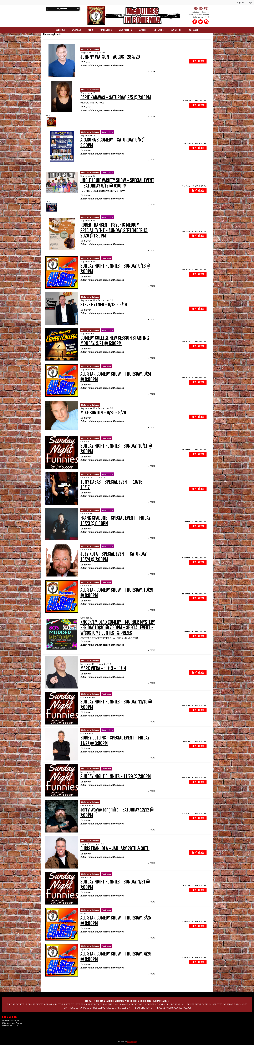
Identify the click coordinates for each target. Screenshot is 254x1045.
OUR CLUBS (193, 29)
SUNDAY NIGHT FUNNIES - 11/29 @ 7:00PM (115, 776)
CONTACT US (176, 29)
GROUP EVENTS (125, 29)
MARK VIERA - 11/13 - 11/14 (103, 668)
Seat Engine (132, 1041)
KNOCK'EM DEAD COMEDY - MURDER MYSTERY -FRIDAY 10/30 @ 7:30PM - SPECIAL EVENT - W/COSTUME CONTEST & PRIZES (117, 627)
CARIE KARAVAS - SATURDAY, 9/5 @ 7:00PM (115, 97)
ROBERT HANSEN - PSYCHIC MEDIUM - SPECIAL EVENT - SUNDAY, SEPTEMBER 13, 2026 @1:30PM (114, 230)
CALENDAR (76, 29)
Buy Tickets (198, 105)
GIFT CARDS (158, 29)
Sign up (240, 2)
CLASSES (143, 29)
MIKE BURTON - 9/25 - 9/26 (103, 412)
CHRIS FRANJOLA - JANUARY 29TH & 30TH (114, 848)
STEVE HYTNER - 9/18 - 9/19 (103, 304)
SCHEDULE (60, 29)
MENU (90, 29)
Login (250, 2)
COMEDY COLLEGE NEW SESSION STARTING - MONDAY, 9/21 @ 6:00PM (116, 340)
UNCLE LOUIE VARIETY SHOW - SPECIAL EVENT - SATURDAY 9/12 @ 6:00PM (117, 183)
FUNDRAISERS (106, 29)
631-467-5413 (201, 8)
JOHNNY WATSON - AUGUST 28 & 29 (110, 57)
